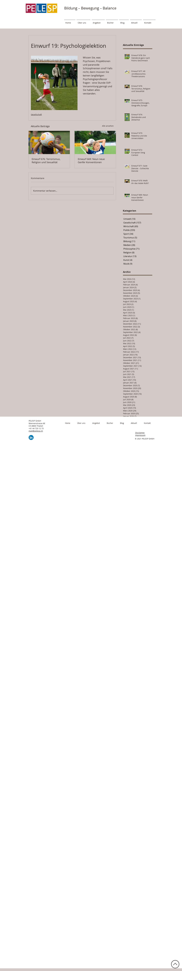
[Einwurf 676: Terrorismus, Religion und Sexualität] (49, 142)
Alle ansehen (108, 126)
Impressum (140, 435)
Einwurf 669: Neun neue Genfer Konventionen (91, 160)
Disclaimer (140, 432)
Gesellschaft (36, 114)
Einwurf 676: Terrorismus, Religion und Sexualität (46, 160)
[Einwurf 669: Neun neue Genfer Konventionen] (95, 142)
